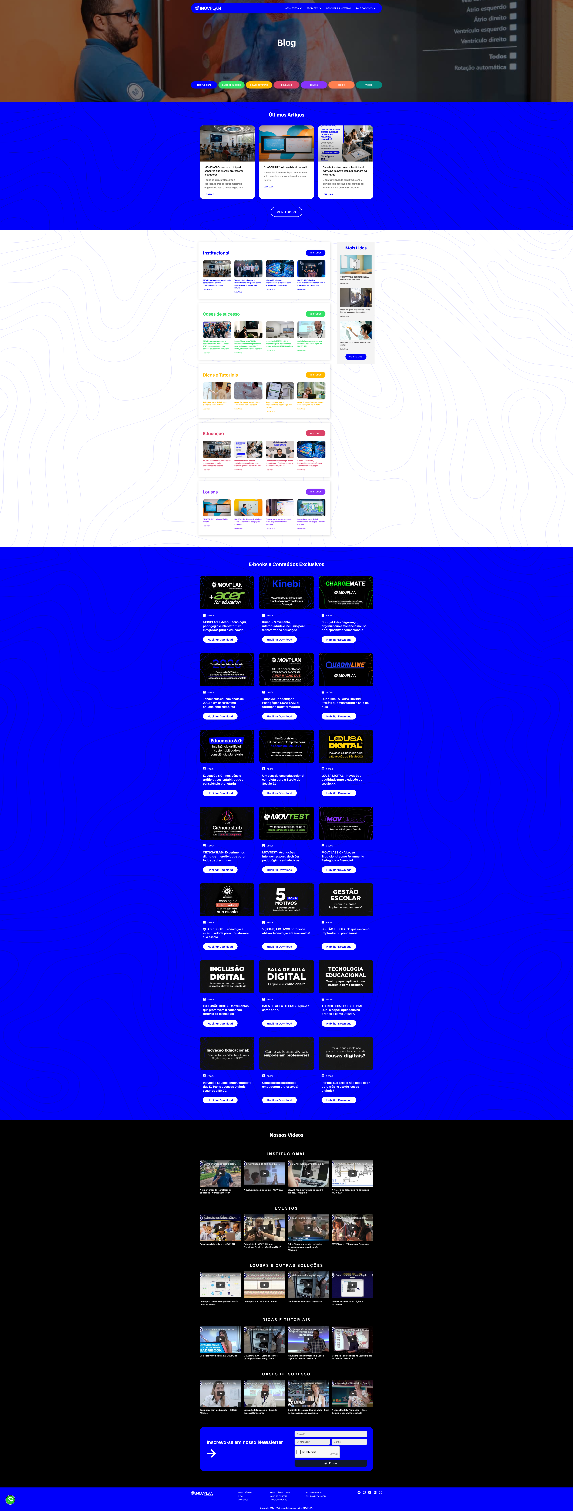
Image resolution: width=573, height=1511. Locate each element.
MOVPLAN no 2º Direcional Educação (350, 1244)
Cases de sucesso (221, 314)
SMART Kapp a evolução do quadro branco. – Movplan (305, 1191)
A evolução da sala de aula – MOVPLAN (263, 1189)
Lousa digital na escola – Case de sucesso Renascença (260, 1411)
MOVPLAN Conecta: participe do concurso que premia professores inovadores (223, 170)
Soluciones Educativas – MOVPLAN (217, 1244)
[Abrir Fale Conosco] (374, 8)
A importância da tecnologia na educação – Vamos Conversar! (215, 1191)
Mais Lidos (356, 247)
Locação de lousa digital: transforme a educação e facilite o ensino (311, 521)
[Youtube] (369, 1492)
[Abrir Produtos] (320, 8)
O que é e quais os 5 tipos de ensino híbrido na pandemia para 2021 (355, 310)
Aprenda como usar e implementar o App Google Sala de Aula (279, 404)
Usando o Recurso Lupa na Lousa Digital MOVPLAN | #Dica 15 (352, 1357)
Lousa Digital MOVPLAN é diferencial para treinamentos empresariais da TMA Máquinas (279, 343)
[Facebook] (359, 1492)
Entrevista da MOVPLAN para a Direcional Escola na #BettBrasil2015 (262, 1245)
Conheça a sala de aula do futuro (260, 1301)
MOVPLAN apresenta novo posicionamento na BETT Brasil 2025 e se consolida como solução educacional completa (216, 345)
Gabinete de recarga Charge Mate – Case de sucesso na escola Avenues (308, 1411)
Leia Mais (209, 194)
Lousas (210, 492)
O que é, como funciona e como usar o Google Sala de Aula (310, 403)
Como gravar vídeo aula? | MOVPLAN (218, 1355)
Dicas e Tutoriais (220, 375)
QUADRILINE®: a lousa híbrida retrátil (285, 167)
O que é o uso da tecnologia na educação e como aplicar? (247, 403)
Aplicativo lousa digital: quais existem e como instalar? (215, 403)
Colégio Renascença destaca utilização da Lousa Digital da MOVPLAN (309, 343)
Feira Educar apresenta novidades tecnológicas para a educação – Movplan (305, 1247)
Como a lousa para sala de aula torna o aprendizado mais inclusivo (279, 521)
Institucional (216, 253)
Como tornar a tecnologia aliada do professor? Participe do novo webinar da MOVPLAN (279, 463)
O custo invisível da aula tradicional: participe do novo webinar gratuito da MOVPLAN (345, 170)
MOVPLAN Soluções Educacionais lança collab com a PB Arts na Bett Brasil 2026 (311, 282)
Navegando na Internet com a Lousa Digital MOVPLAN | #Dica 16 (306, 1357)
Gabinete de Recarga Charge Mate (305, 1301)
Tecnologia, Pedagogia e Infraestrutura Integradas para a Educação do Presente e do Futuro (247, 284)
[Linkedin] (375, 1492)
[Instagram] (364, 1492)
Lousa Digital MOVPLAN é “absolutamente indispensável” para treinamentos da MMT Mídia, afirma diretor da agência (248, 345)
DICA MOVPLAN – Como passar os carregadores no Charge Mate (261, 1357)
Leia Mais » (207, 289)
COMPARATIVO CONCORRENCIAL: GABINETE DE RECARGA (354, 278)
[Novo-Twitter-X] (380, 1492)
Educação (213, 433)
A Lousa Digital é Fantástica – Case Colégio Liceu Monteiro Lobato (349, 1411)
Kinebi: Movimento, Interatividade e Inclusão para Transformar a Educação (278, 282)
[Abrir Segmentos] (300, 8)
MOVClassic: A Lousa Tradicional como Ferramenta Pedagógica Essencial (248, 521)
